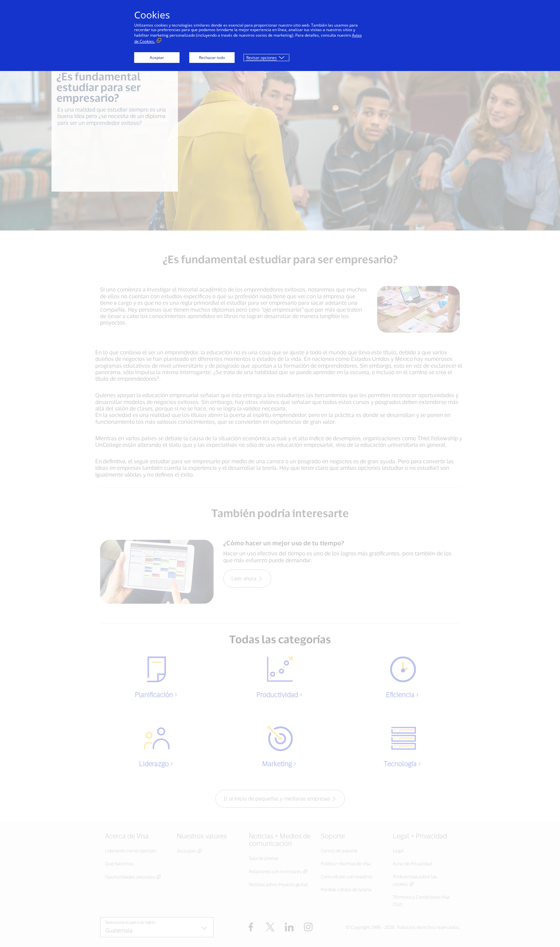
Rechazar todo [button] (212, 57)
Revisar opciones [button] (261, 57)
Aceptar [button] (157, 57)
